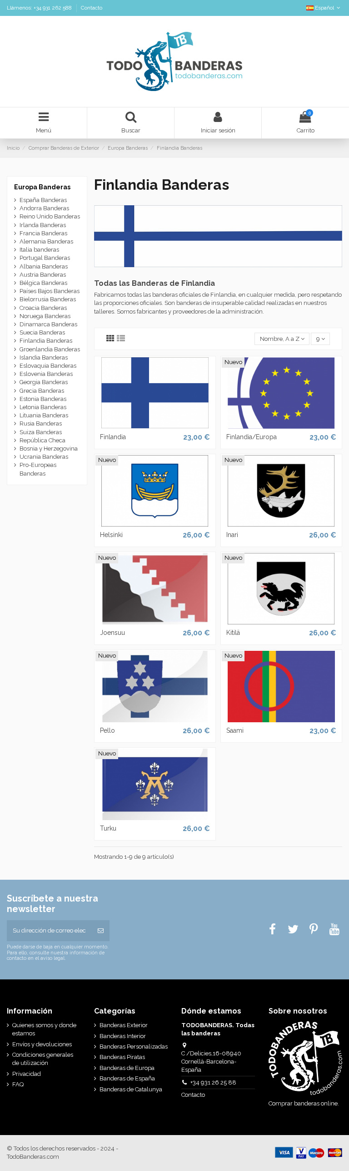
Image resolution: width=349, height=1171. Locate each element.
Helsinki (111, 534)
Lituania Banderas (44, 415)
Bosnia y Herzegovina (49, 448)
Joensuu (112, 632)
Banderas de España (127, 1078)
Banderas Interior (123, 1036)
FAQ (18, 1084)
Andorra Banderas (44, 208)
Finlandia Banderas (46, 340)
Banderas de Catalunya (131, 1089)
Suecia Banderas (42, 332)
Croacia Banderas (43, 307)
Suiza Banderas (41, 432)
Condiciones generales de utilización (42, 1058)
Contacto (91, 8)
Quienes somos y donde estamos (44, 1029)
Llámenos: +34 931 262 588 (40, 8)
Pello (107, 730)
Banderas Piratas (122, 1057)
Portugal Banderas (45, 257)
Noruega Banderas (45, 316)
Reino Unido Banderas (50, 216)
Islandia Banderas (44, 357)
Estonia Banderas (43, 398)
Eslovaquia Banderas (48, 365)
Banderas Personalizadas (134, 1046)
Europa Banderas (42, 187)
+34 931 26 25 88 (213, 1082)
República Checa (42, 440)
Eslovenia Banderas (46, 373)
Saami (235, 730)
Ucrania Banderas (44, 456)
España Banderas (43, 200)
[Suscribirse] (101, 930)
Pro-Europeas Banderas (38, 469)
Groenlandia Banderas (50, 349)
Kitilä (233, 632)
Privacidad (26, 1073)
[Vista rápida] (155, 426)
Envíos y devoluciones (42, 1044)
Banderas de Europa (127, 1068)
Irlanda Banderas (43, 225)
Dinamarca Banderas (48, 324)
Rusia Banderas (41, 423)
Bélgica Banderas (43, 282)
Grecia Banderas (42, 390)
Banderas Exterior (124, 1025)
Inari (232, 534)
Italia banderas (39, 249)
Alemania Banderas (46, 241)
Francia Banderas (43, 233)
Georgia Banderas (44, 382)
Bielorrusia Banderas (48, 299)
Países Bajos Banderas (50, 291)
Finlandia (113, 437)
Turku (108, 828)
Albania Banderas (44, 266)
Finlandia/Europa (251, 437)
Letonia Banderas (43, 407)
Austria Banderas (43, 274)
